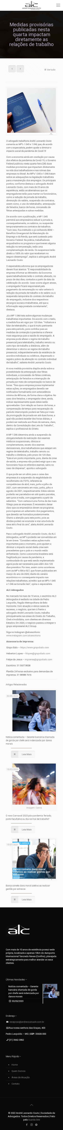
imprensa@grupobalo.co (37, 659)
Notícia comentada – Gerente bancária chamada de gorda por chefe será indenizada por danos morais (30, 740)
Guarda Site (34, 1119)
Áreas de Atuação (21, 1077)
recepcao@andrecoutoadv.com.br (26, 1022)
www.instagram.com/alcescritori (22, 635)
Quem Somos (18, 1071)
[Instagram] (31, 1124)
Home (15, 1064)
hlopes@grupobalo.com (37, 653)
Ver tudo (51, 69)
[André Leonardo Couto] (31, 5)
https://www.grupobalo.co (33, 647)
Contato (16, 1083)
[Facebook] (27, 1124)
